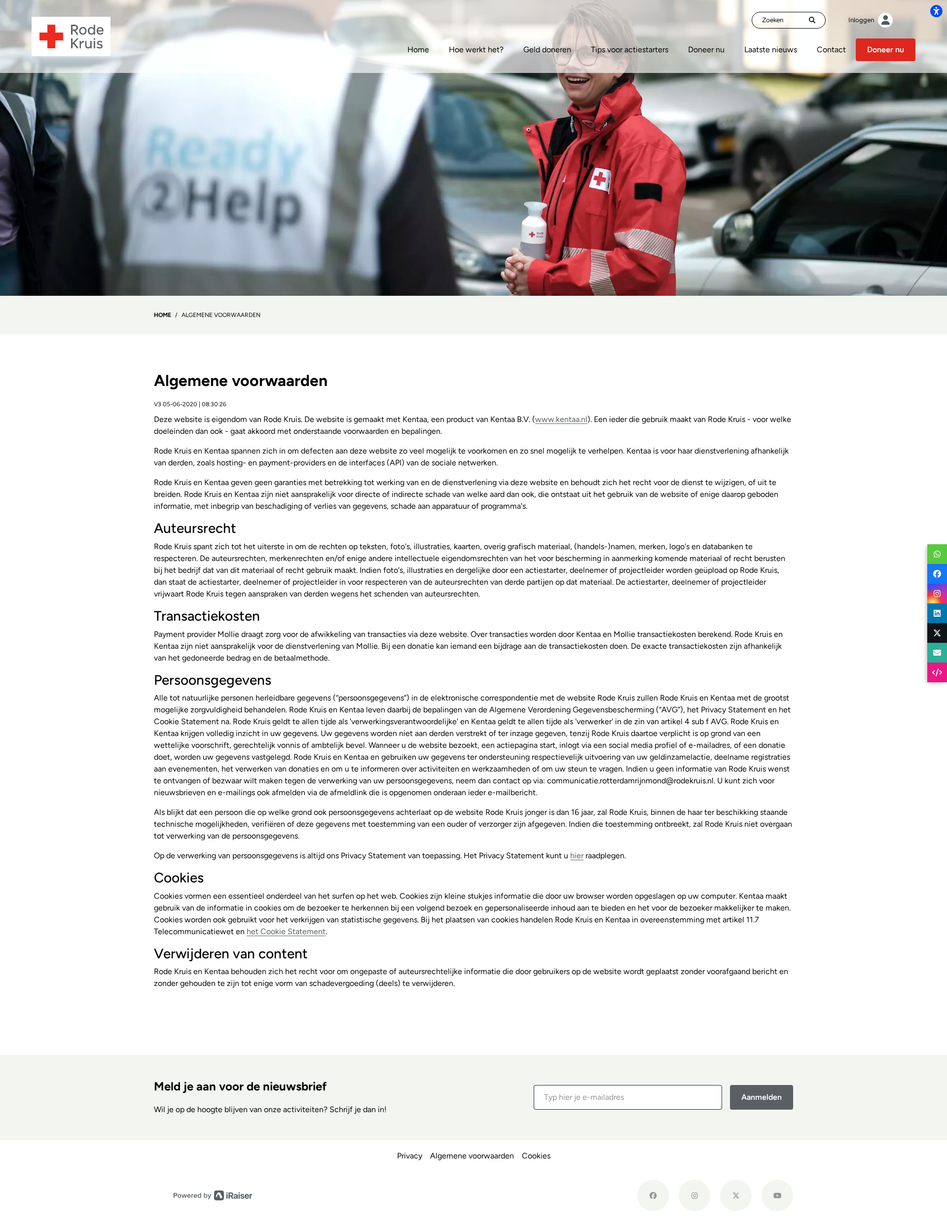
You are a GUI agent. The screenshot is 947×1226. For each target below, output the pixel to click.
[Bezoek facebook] (653, 1195)
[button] (628, 1097)
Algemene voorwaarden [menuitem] (472, 1155)
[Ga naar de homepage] (71, 35)
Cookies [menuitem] (536, 1155)
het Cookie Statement (286, 931)
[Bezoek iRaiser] (213, 1195)
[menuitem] (418, 50)
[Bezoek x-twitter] (736, 1195)
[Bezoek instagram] (694, 1195)
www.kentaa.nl (561, 419)
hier (576, 855)
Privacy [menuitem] (409, 1155)
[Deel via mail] (937, 653)
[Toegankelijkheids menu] (936, 11)
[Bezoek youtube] (777, 1195)
